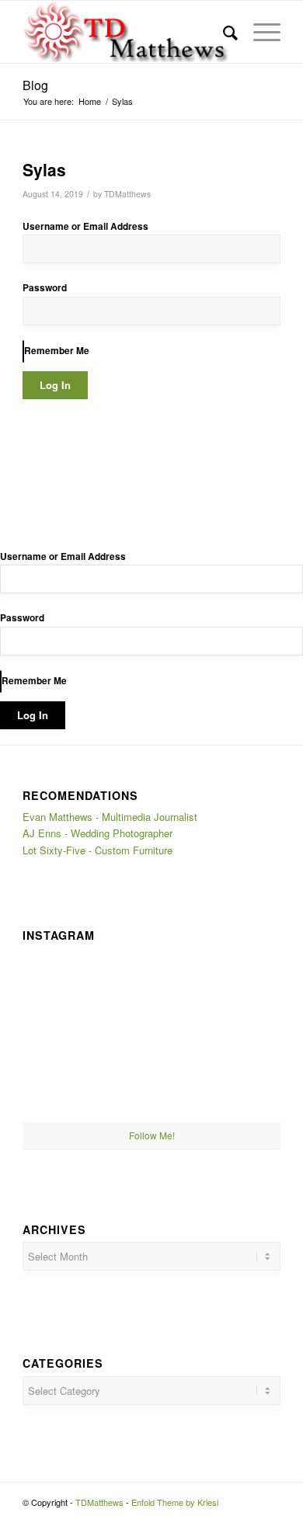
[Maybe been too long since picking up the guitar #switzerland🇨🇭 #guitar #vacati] (64, 1079)
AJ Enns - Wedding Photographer (97, 833)
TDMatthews (127, 194)
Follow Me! (152, 1135)
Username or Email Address (85, 226)
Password (45, 287)
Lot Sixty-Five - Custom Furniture (97, 850)
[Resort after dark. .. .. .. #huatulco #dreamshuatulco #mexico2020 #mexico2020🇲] (64, 990)
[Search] (222, 32)
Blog (35, 85)
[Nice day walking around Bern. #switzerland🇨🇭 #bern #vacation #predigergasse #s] (152, 1080)
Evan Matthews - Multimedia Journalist (110, 816)
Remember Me (56, 350)
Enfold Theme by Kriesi (174, 1502)
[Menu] (259, 32)
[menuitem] (222, 32)
